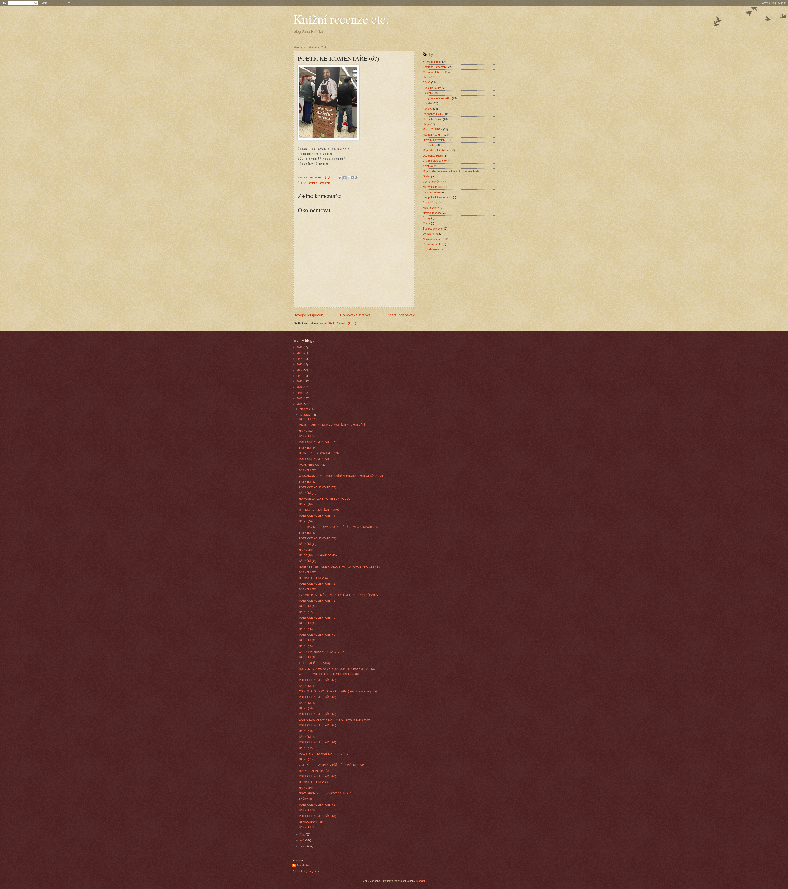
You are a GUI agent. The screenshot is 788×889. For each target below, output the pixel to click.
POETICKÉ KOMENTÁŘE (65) (317, 725)
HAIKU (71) (306, 430)
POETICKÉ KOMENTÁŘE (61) (317, 816)
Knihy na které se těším (437, 98)
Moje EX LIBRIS (432, 129)
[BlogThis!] (344, 178)
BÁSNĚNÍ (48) (307, 561)
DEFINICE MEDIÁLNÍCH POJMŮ (319, 510)
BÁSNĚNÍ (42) (307, 657)
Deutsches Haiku (433, 113)
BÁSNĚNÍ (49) (307, 544)
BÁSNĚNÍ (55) (307, 436)
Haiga (426, 124)
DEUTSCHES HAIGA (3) (313, 782)
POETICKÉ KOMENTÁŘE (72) (317, 583)
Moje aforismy (431, 207)
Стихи (426, 223)
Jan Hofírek (304, 865)
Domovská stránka (355, 315)
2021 (300, 375)
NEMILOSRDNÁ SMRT (313, 821)
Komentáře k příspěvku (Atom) (338, 323)
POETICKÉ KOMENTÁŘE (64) (317, 742)
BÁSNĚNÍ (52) (307, 481)
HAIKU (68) (306, 549)
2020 (300, 381)
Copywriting (429, 145)
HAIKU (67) (306, 612)
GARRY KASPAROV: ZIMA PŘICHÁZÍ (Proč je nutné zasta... (336, 719)
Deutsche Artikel (432, 119)
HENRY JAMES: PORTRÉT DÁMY (320, 453)
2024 (300, 358)
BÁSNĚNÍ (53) (307, 470)
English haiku (431, 249)
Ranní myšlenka (432, 244)
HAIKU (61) (306, 759)
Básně (426, 82)
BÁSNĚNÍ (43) (307, 640)
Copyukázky (430, 202)
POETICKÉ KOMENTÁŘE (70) (317, 617)
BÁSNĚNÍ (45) (307, 606)
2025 (300, 353)
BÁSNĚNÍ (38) (307, 810)
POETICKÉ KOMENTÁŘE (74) (317, 515)
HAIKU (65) (306, 646)
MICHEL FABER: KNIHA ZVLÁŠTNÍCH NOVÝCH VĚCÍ (332, 424)
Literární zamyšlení (434, 139)
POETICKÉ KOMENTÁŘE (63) (317, 776)
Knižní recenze (432, 61)
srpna (303, 846)
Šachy (426, 218)
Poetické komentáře (318, 182)
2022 (300, 370)
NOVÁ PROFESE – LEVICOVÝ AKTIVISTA (325, 793)
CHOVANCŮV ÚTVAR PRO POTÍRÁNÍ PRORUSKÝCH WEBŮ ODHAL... (342, 475)
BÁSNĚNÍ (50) (307, 532)
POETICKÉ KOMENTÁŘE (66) (317, 714)
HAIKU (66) (306, 629)
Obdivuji (427, 176)
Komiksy (428, 165)
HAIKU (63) (306, 731)
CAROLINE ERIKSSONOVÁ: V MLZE (322, 651)
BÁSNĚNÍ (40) (307, 702)
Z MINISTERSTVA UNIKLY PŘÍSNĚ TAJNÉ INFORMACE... (335, 765)
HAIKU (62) (306, 748)
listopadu (305, 414)
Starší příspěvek (401, 315)
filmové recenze (432, 212)
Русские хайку (432, 87)
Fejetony (428, 92)
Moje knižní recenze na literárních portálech (449, 171)
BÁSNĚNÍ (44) (307, 623)
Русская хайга (432, 192)
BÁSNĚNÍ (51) (307, 493)
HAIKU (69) (306, 521)
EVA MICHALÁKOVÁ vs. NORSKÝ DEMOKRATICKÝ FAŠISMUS (338, 595)
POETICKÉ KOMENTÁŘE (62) (317, 804)
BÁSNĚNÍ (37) (307, 827)
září (302, 840)
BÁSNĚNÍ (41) (307, 685)
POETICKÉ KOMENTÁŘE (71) (317, 600)
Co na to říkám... (433, 72)
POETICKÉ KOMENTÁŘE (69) (317, 634)
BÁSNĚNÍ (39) (307, 736)
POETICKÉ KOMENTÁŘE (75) (317, 487)
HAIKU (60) (306, 787)
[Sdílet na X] (348, 178)
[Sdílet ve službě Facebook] (352, 178)
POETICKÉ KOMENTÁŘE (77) (317, 441)
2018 (300, 392)
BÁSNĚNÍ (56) (307, 419)
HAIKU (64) (306, 708)
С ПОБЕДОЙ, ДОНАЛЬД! (315, 663)
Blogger (420, 880)
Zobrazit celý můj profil (306, 871)
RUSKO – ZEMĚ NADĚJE (315, 770)
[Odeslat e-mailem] (341, 178)
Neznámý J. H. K (433, 134)
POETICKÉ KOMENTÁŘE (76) (317, 458)
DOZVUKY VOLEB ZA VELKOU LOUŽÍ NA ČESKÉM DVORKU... (338, 668)
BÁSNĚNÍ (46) (307, 589)
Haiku (426, 77)
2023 (300, 364)
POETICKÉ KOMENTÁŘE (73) (317, 538)
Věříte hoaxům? (432, 181)
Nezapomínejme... (433, 239)
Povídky (428, 103)
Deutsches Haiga (433, 155)
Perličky (427, 108)
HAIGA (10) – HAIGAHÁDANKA (318, 555)
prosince (305, 408)
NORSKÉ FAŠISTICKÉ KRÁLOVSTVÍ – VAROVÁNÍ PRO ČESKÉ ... (340, 566)
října (303, 834)
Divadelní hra (430, 233)
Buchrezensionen (433, 228)
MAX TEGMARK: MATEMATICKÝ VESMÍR (325, 753)
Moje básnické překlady (437, 150)
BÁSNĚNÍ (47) (307, 572)
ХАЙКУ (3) (305, 799)
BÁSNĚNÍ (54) (307, 447)
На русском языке (434, 186)
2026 (300, 347)
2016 (300, 404)
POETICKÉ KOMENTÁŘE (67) (317, 697)
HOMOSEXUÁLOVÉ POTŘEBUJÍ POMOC (324, 498)
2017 (300, 398)
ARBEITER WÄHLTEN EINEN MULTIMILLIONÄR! (329, 674)
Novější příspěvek (308, 315)
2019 (300, 387)
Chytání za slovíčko (435, 160)
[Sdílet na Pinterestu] (356, 178)
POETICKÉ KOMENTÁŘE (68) (317, 680)
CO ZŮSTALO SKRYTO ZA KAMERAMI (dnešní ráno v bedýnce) (338, 691)
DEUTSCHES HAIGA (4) (313, 578)
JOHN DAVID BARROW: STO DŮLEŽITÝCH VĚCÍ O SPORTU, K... (339, 527)
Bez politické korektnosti (437, 197)
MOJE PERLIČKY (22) (312, 464)
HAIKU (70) (306, 504)
